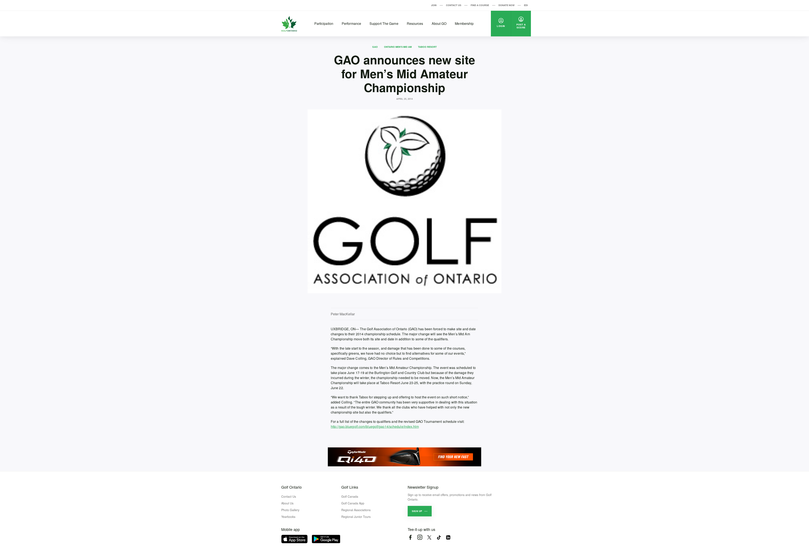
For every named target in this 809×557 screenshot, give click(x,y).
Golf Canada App (352, 503)
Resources (415, 23)
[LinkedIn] (448, 537)
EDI (526, 5)
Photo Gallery (290, 510)
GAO (375, 46)
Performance (351, 23)
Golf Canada (349, 496)
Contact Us (453, 5)
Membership (464, 23)
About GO (439, 23)
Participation (323, 23)
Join (434, 5)
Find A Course (480, 5)
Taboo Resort (427, 46)
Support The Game (384, 23)
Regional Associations (356, 510)
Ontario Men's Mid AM (398, 46)
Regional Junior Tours (356, 517)
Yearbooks (288, 517)
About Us (287, 503)
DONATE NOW (506, 5)
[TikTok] (438, 537)
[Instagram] (419, 537)
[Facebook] (410, 537)
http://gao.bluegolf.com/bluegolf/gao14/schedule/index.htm (375, 426)
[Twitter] (429, 537)
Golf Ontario (291, 487)
